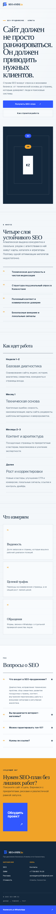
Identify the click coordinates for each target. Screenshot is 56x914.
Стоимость (7, 880)
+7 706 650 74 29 (37, 871)
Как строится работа (28, 113)
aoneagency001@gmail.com (41, 876)
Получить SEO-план (28, 104)
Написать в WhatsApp (28, 909)
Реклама (6, 876)
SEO (5, 867)
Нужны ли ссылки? (28, 740)
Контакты (33, 867)
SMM (5, 871)
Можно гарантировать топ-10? (28, 727)
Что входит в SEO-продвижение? (28, 679)
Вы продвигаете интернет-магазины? (28, 715)
